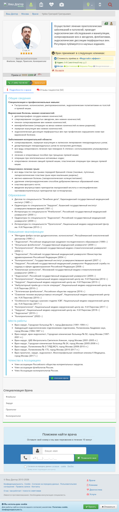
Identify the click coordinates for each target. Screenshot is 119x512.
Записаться (40, 82)
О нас (6, 490)
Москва (25, 13)
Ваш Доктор (12, 13)
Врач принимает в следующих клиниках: (80, 53)
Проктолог (11, 409)
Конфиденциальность (13, 484)
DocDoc (71, 466)
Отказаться (109, 506)
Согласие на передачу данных (45, 484)
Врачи (35, 13)
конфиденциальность (12, 509)
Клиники (92, 484)
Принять (92, 506)
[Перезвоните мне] (100, 4)
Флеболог (11, 396)
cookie (63, 466)
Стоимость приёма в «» (79, 58)
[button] (89, 4)
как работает (16, 490)
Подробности (20, 89)
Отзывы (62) (52, 89)
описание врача (61, 378)
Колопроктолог (13, 415)
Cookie (27, 484)
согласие (55, 466)
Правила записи (23, 486)
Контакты (36, 486)
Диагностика (95, 489)
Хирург (9, 403)
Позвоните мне (88, 457)
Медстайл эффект (90, 58)
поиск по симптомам (32, 490)
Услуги (92, 494)
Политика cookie (60, 507)
